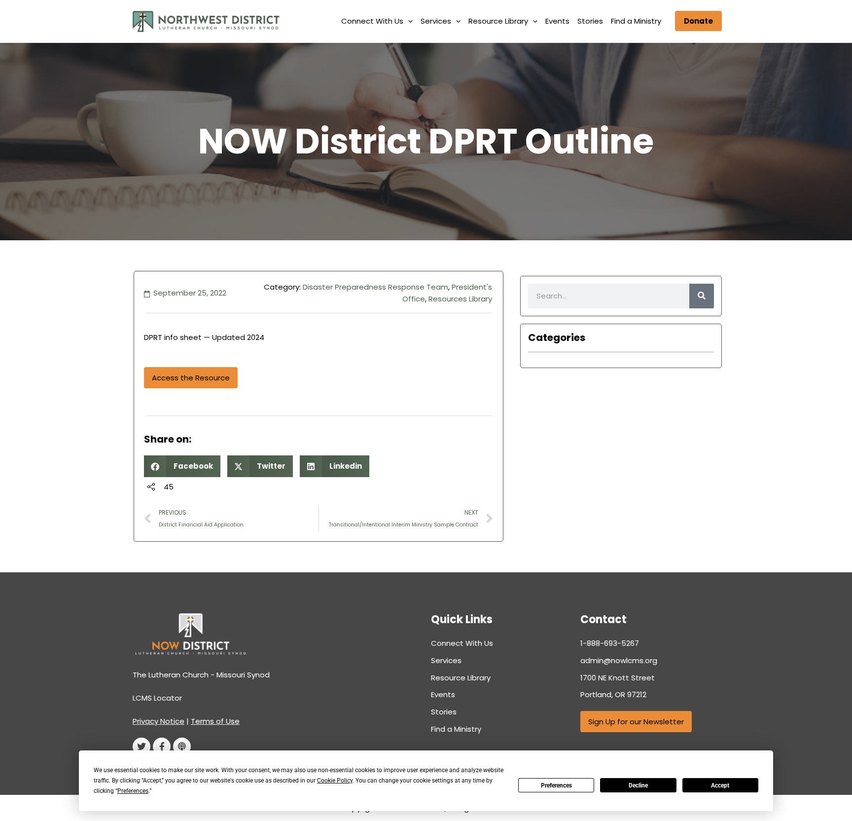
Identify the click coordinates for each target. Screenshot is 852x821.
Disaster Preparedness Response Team (375, 287)
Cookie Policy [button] (335, 780)
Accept (720, 785)
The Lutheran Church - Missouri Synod (201, 675)
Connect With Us (372, 21)
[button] (408, 21)
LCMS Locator (157, 698)
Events (557, 21)
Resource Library (498, 21)
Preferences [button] (132, 790)
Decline (638, 785)
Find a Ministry (636, 21)
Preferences (556, 785)
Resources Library (460, 299)
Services (436, 21)
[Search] (701, 296)
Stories (590, 21)
